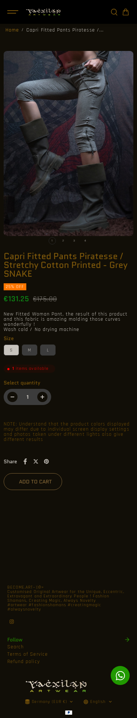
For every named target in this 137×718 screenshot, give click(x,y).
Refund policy (23, 661)
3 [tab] (74, 241)
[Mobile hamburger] (13, 12)
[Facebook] (25, 461)
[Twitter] (35, 461)
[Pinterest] (46, 461)
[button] (126, 12)
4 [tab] (85, 241)
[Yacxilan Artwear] (43, 12)
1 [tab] (52, 241)
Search (15, 646)
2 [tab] (63, 241)
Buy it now (98, 481)
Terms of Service (27, 654)
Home (12, 30)
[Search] (114, 12)
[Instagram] (11, 621)
